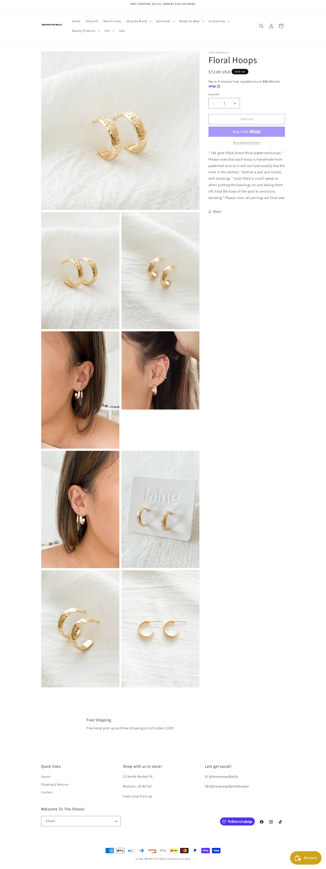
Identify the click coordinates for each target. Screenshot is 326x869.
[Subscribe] (116, 821)
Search (46, 777)
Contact (46, 792)
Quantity (214, 94)
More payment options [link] (246, 142)
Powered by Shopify (179, 858)
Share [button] (217, 211)
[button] (138, 21)
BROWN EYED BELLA (156, 858)
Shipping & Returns (55, 784)
